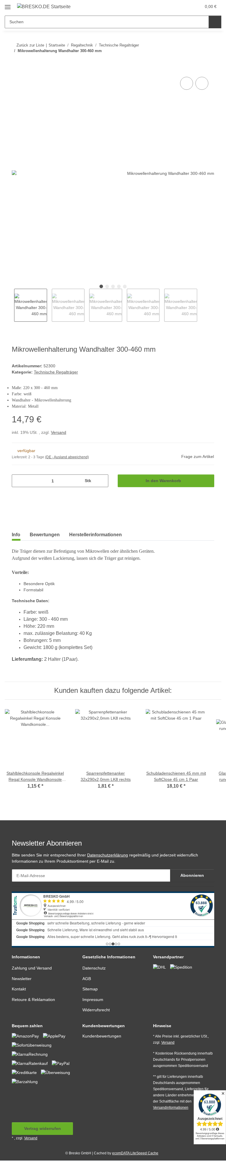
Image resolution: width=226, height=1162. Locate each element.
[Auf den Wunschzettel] (201, 83)
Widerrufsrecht (96, 1009)
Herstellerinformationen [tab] (95, 534)
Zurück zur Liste (30, 45)
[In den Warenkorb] (16, 69)
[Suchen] (215, 22)
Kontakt (19, 989)
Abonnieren (192, 875)
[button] (173, 6)
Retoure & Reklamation (33, 999)
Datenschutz (94, 968)
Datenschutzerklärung (107, 855)
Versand (58, 432)
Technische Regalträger (56, 372)
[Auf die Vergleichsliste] (186, 83)
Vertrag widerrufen (42, 1128)
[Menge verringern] (18, 481)
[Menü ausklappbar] (8, 5)
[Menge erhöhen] (101, 481)
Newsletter (21, 978)
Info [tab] (16, 534)
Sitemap (90, 989)
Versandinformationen (170, 1107)
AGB (86, 978)
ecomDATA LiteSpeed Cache (135, 1153)
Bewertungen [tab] (45, 534)
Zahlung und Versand (32, 968)
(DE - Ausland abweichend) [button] (67, 457)
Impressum (92, 999)
